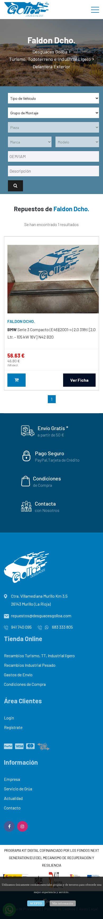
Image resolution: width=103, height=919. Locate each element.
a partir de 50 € (51, 434)
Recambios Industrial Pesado (29, 665)
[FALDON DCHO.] (53, 279)
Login (9, 717)
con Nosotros (47, 510)
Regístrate (13, 727)
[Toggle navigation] (95, 9)
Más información (62, 903)
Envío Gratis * (53, 428)
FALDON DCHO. (21, 321)
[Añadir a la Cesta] (16, 380)
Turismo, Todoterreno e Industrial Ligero (50, 59)
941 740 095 (21, 626)
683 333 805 (62, 626)
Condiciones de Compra (25, 684)
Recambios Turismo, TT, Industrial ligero (39, 655)
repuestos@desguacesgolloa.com (41, 615)
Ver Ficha (79, 379)
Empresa (12, 779)
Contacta (45, 503)
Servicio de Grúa (18, 788)
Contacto (12, 807)
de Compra (42, 485)
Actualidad (13, 798)
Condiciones (47, 478)
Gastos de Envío (18, 674)
